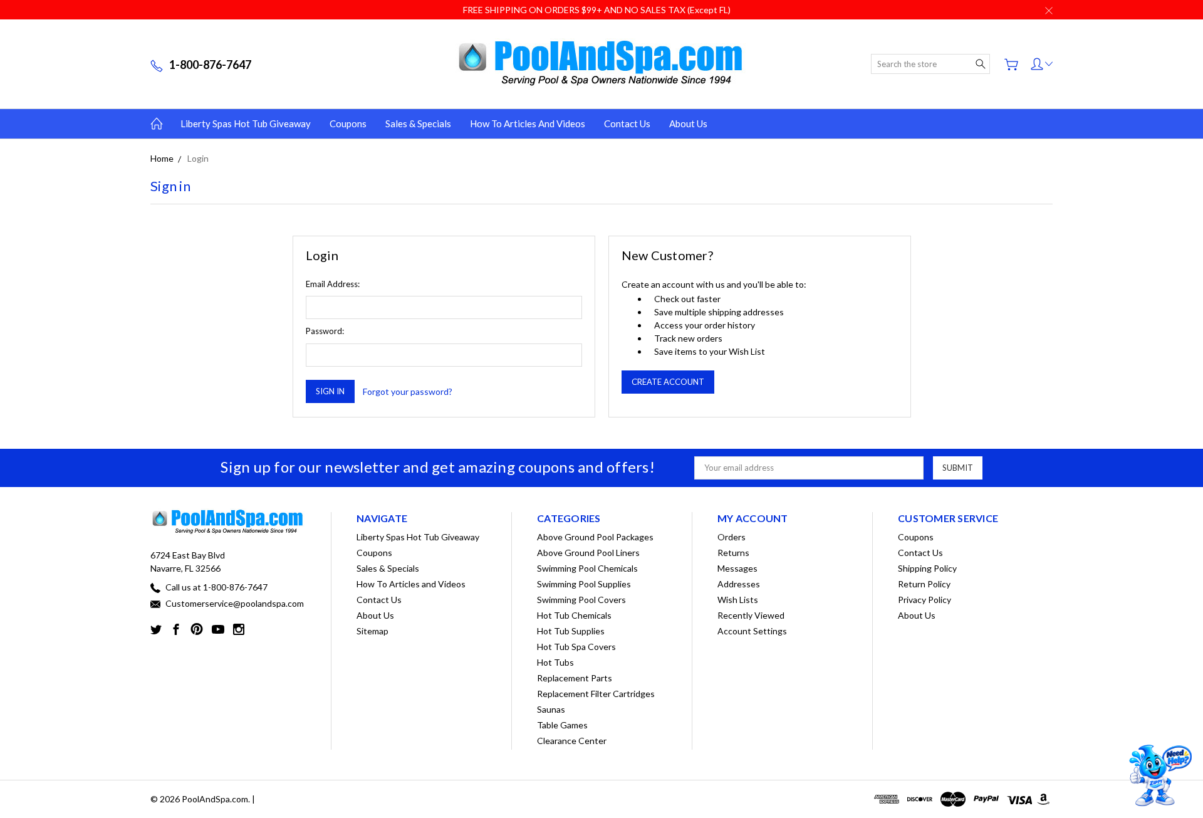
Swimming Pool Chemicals (587, 568)
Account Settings (752, 631)
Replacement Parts (574, 678)
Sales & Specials (418, 123)
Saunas (551, 709)
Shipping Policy (927, 568)
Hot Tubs (555, 662)
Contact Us (627, 123)
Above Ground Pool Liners (588, 552)
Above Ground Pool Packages (595, 537)
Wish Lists (737, 599)
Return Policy (924, 584)
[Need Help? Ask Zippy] (1159, 776)
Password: (325, 331)
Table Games (562, 725)
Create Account (668, 382)
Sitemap (372, 631)
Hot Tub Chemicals (574, 615)
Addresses (738, 584)
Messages (737, 568)
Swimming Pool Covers (581, 599)
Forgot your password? (407, 391)
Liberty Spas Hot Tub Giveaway (245, 123)
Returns (733, 552)
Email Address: (333, 284)
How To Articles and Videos (527, 123)
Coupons (348, 123)
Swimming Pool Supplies (584, 584)
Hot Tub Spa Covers (576, 646)
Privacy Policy (924, 599)
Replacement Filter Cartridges (596, 693)
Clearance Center (572, 740)
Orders (731, 537)
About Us (688, 123)
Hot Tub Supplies (571, 631)
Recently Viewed (750, 615)
